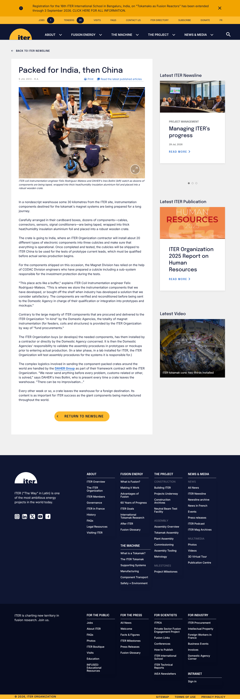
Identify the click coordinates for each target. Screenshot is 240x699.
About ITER (94, 628)
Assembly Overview (166, 526)
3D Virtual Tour (197, 556)
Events (192, 511)
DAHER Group (65, 368)
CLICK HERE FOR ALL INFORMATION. (99, 10)
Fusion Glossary (131, 529)
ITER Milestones (131, 640)
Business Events (198, 643)
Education (93, 658)
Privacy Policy (213, 697)
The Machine (121, 35)
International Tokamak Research (132, 516)
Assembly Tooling (165, 550)
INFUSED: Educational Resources (94, 667)
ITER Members (96, 496)
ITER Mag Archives (200, 529)
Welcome (126, 628)
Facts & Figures (130, 634)
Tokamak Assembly (166, 532)
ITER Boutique (95, 646)
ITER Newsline (197, 493)
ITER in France (96, 508)
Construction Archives (162, 501)
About (50, 35)
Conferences (162, 643)
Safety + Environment (134, 583)
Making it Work (130, 487)
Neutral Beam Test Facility (165, 510)
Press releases (197, 517)
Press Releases (130, 646)
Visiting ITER (95, 532)
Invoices (193, 649)
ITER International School (165, 657)
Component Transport (134, 577)
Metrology (160, 556)
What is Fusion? (130, 481)
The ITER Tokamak (132, 559)
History (91, 514)
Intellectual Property (200, 628)
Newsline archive (198, 499)
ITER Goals (127, 508)
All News (193, 487)
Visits (90, 652)
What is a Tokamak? (133, 553)
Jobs (90, 622)
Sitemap (162, 697)
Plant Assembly (164, 538)
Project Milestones (166, 571)
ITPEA (158, 622)
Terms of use (185, 697)
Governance (94, 502)
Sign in (192, 681)
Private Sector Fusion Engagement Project (167, 630)
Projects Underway (166, 493)
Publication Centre (199, 562)
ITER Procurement (199, 622)
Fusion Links (162, 637)
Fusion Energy (83, 35)
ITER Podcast (196, 523)
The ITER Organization (95, 489)
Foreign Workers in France (200, 636)
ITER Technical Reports (163, 666)
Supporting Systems (133, 565)
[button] (233, 32)
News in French (197, 505)
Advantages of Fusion (130, 495)
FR (221, 20)
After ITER (127, 523)
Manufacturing (130, 571)
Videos (192, 550)
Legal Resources (97, 526)
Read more (178, 152)
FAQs (90, 520)
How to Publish (163, 649)
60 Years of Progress (134, 502)
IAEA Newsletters (165, 673)
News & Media (195, 35)
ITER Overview (96, 481)
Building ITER (162, 487)
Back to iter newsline (32, 51)
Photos (192, 544)
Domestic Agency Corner (199, 657)
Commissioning (164, 544)
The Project (158, 35)
